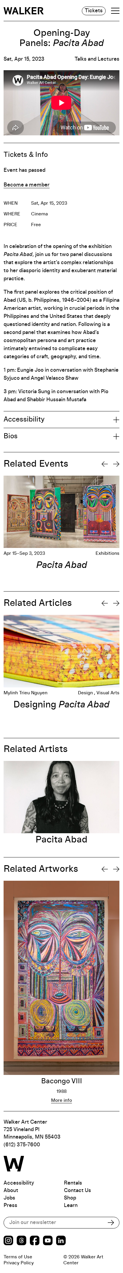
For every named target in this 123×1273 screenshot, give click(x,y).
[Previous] (105, 464)
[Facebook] (34, 1241)
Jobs (9, 1198)
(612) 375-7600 (22, 1145)
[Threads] (21, 1241)
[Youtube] (48, 1241)
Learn (71, 1205)
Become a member (27, 185)
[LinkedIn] (61, 1241)
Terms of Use (18, 1256)
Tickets (94, 10)
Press (10, 1205)
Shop (70, 1198)
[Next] (116, 464)
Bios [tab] (11, 436)
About (11, 1190)
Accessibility (19, 1183)
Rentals (73, 1183)
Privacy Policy (19, 1262)
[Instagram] (8, 1241)
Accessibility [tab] (24, 419)
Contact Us (77, 1190)
